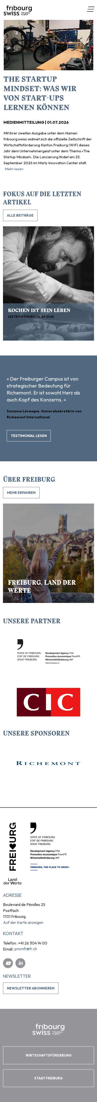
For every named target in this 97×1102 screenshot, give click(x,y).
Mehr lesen (14, 168)
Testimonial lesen (29, 435)
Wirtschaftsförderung (49, 1055)
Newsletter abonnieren (30, 988)
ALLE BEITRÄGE (20, 215)
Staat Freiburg (48, 1078)
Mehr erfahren (21, 492)
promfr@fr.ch (26, 948)
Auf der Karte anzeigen (23, 922)
